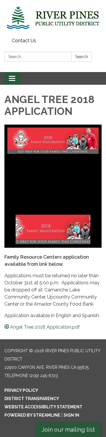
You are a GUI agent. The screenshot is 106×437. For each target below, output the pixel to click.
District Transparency (31, 398)
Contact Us (24, 40)
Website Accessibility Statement (43, 407)
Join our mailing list (68, 429)
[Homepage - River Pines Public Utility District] (53, 18)
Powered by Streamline (32, 415)
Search (81, 56)
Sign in (71, 415)
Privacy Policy (21, 390)
